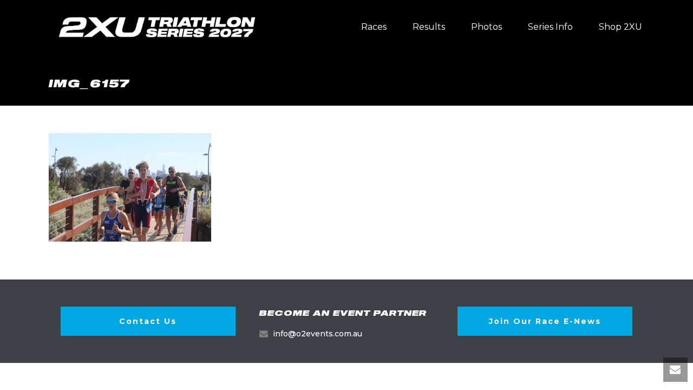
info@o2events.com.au (317, 334)
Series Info (550, 27)
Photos (486, 27)
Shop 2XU (620, 27)
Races (374, 27)
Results (429, 27)
